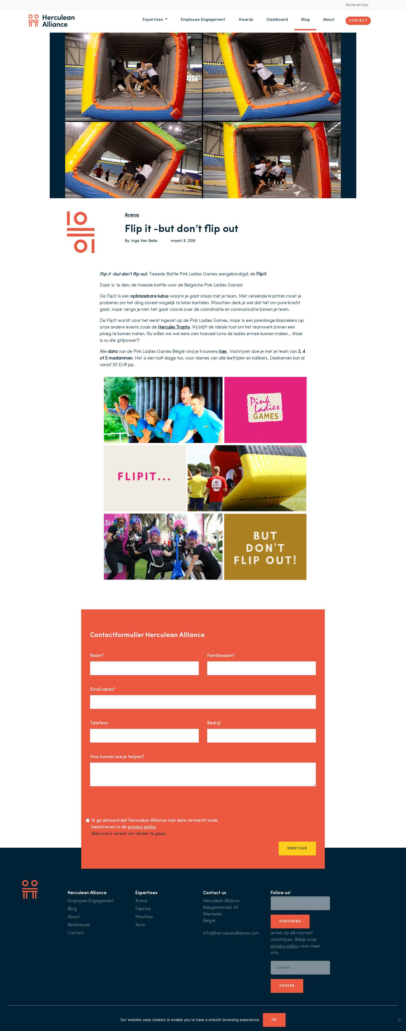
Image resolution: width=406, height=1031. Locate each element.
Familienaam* (221, 656)
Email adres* (103, 689)
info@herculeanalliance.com (231, 933)
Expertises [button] (153, 20)
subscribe (290, 921)
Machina (144, 917)
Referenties (357, 5)
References (79, 925)
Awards (246, 20)
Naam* (97, 656)
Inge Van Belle (144, 241)
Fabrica (143, 909)
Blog (305, 20)
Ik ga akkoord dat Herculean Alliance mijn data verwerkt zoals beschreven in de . (154, 823)
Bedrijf (214, 723)
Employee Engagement (203, 20)
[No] (399, 1020)
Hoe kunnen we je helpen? (117, 757)
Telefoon (99, 723)
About (328, 20)
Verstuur (297, 848)
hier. (223, 351)
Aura (140, 925)
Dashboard (277, 20)
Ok (274, 1020)
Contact (358, 20)
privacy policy (141, 827)
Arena (132, 215)
